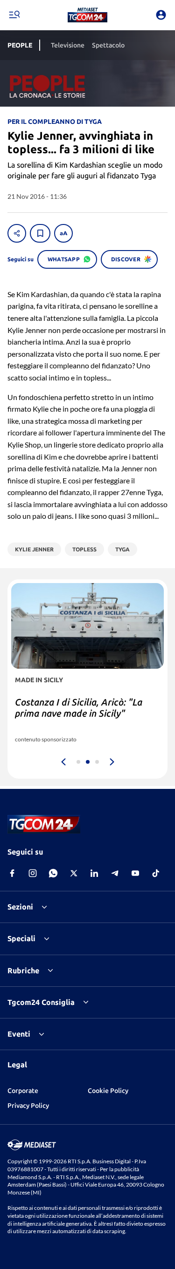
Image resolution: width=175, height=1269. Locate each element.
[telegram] (114, 873)
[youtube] (135, 873)
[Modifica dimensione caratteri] (63, 233)
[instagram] (32, 873)
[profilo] (161, 14)
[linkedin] (94, 873)
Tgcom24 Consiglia (41, 1002)
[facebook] (12, 873)
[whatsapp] (53, 873)
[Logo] (87, 14)
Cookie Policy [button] (108, 1090)
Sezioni (20, 907)
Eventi (18, 1034)
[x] (73, 873)
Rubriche (23, 970)
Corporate (22, 1090)
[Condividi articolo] (16, 233)
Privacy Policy (28, 1105)
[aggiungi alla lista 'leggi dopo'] (40, 233)
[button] (87, 14)
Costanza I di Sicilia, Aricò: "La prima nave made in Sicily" (78, 708)
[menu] (14, 14)
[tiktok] (156, 873)
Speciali (21, 938)
